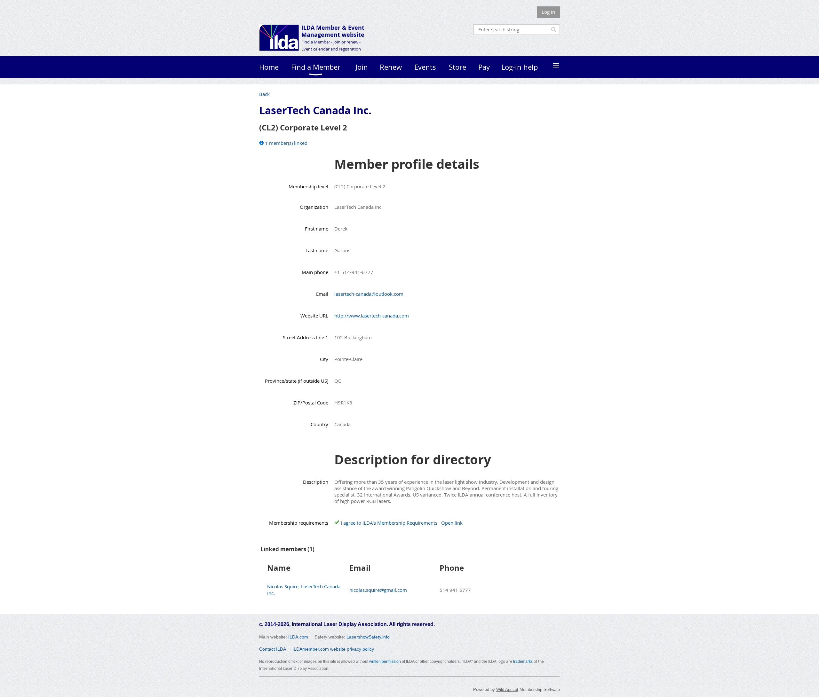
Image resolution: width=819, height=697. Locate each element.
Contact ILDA (272, 649)
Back (264, 94)
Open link (452, 523)
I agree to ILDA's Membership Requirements (389, 523)
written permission (385, 661)
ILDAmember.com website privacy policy (333, 649)
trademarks (523, 661)
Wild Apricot (507, 689)
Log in (548, 12)
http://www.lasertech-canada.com (371, 315)
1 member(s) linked (286, 143)
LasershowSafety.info (368, 636)
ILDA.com (298, 636)
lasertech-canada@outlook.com (368, 294)
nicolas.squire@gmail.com (378, 590)
